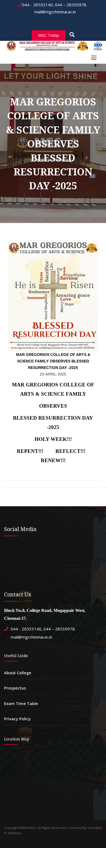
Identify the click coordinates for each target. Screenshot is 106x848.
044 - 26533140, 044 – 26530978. (54, 4)
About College (17, 672)
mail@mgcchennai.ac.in (54, 11)
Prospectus (15, 688)
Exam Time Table (21, 703)
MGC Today (48, 35)
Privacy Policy (17, 718)
